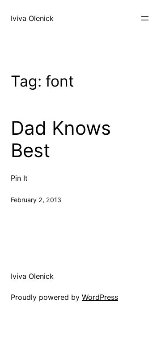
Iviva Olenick (32, 18)
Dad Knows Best (61, 139)
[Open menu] (145, 18)
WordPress (100, 297)
